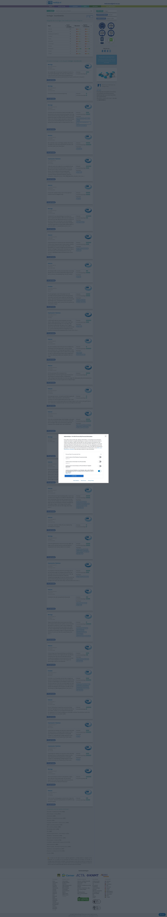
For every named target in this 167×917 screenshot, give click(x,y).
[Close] (106, 436)
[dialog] (83, 458)
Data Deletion (76, 480)
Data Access (83, 480)
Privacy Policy (91, 480)
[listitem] (83, 454)
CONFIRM (74, 475)
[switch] (99, 457)
